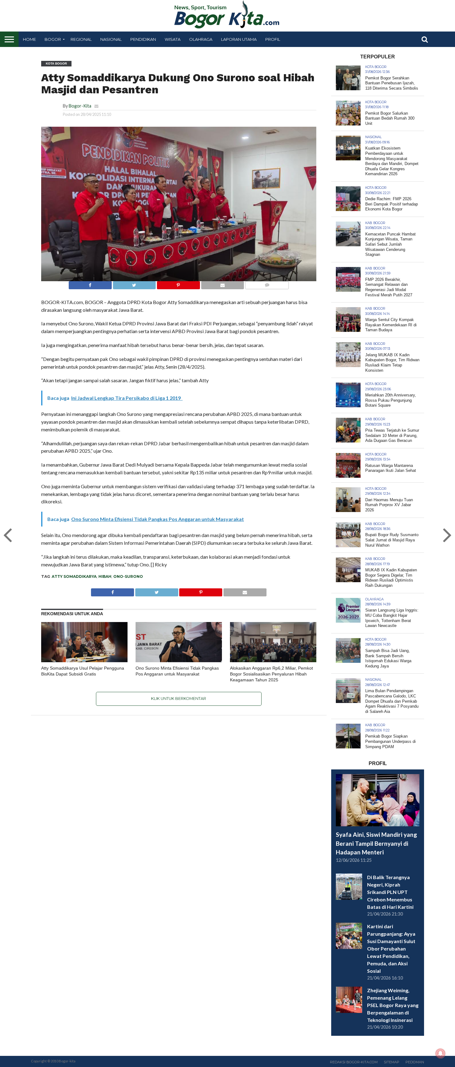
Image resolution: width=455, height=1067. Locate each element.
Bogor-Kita (80, 105)
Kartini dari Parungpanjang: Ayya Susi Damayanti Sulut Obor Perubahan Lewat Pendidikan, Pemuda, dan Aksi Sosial (391, 948)
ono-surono (128, 576)
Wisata (172, 39)
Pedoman (414, 1062)
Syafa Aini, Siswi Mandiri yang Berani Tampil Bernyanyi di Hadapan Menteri (376, 843)
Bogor (53, 39)
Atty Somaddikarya (74, 576)
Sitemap (391, 1062)
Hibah (104, 576)
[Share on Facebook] (90, 283)
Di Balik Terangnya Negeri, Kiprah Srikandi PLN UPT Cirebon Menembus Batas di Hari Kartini (390, 892)
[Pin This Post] (178, 283)
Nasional (111, 39)
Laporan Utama (239, 39)
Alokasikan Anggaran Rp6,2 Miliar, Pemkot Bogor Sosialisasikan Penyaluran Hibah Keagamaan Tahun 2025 (271, 674)
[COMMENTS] (267, 283)
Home (29, 39)
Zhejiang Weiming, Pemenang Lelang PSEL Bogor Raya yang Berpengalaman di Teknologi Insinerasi (392, 1005)
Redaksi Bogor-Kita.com (354, 1062)
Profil (272, 39)
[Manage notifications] (440, 1053)
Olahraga (200, 39)
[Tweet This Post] (134, 283)
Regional (81, 39)
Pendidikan (143, 39)
